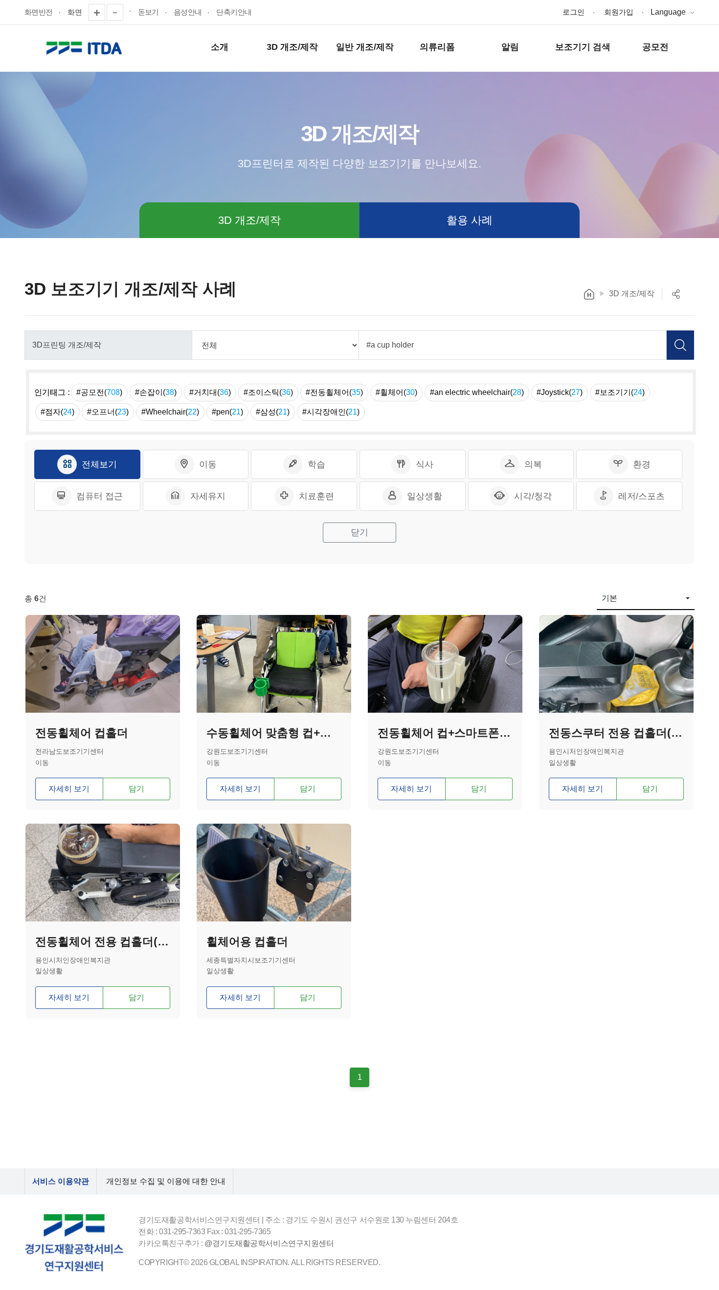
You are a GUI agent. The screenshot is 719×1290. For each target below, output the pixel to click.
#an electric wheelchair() (477, 392)
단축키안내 (233, 12)
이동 (208, 464)
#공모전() (99, 392)
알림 (510, 47)
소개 (219, 47)
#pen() (227, 412)
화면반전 (38, 12)
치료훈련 (316, 496)
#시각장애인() (331, 412)
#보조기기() (620, 392)
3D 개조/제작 (292, 47)
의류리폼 (437, 47)
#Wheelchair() (170, 412)
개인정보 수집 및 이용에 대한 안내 (165, 1181)
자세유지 (207, 496)
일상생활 (424, 496)
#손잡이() (156, 392)
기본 (609, 598)
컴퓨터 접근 (99, 496)
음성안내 (188, 12)
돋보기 (148, 12)
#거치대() (210, 392)
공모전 (655, 47)
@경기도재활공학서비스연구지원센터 (269, 1243)
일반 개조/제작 (365, 47)
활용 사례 (470, 220)
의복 (533, 464)
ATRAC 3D (85, 48)
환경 (642, 464)
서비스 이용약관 (60, 1181)
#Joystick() (560, 392)
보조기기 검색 (582, 47)
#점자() (57, 412)
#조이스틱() (268, 392)
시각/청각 (533, 496)
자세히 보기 (69, 789)
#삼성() (273, 412)
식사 (424, 464)
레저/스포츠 (641, 496)
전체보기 (99, 464)
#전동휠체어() (334, 392)
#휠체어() (396, 392)
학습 (316, 464)
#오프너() (108, 412)
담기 (136, 789)
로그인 (573, 12)
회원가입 (618, 12)
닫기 (359, 532)
